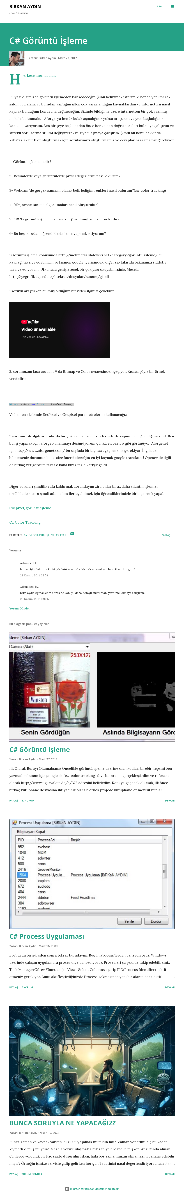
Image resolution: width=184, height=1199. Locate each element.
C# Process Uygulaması (46, 936)
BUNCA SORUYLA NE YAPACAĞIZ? (62, 1123)
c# (25, 535)
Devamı (170, 800)
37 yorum (28, 800)
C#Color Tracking (24, 522)
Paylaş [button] (166, 535)
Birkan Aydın (25, 6)
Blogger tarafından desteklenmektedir (94, 1189)
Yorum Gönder (19, 608)
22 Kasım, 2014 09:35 (34, 599)
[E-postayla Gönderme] (72, 535)
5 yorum (27, 987)
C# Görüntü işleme (39, 749)
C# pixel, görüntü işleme (30, 508)
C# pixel (61, 535)
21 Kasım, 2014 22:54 (34, 575)
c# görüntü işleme (42, 535)
